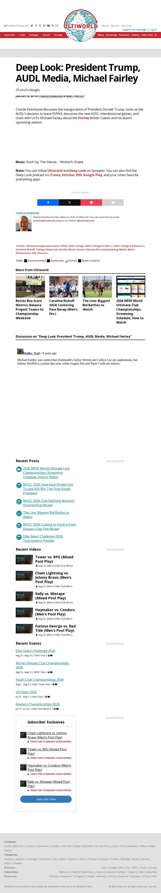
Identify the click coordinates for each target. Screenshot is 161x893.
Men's (131, 249)
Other (83, 858)
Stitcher (68, 175)
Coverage (32, 858)
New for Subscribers (83, 871)
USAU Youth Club (41, 684)
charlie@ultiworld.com (47, 220)
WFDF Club (39, 672)
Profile (114, 858)
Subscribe (151, 871)
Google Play (92, 175)
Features (9, 858)
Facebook (66, 876)
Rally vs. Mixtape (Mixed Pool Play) (50, 595)
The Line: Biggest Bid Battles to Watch (46, 514)
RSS (79, 175)
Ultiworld (55, 170)
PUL (128, 867)
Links (55, 858)
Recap (135, 858)
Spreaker (135, 876)
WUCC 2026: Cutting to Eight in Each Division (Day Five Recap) (49, 526)
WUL (135, 867)
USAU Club (39, 655)
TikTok (112, 876)
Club (22, 34)
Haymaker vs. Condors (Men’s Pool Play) (55, 611)
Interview (45, 858)
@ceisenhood (85, 220)
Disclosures (43, 846)
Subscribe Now (46, 799)
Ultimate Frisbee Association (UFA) (46, 245)
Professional (23, 252)
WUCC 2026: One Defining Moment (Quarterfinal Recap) (48, 503)
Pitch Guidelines (128, 846)
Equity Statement (83, 846)
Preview (103, 858)
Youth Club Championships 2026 (40, 679)
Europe (58, 34)
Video (7, 863)
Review (145, 858)
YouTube (54, 876)
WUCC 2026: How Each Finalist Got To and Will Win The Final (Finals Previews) (48, 488)
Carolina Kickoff (25, 249)
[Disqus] (80, 395)
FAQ (141, 871)
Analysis (20, 858)
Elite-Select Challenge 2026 (17, 25)
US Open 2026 (26, 692)
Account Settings (116, 871)
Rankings (111, 34)
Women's (43, 252)
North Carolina (91, 260)
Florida (83, 118)
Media (123, 249)
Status (143, 846)
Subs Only (147, 34)
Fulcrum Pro (93, 249)
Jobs (115, 846)
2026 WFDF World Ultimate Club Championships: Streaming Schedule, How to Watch (46, 472)
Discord (115, 25)
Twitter (91, 876)
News (101, 34)
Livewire (17, 863)
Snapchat (123, 876)
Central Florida (37, 260)
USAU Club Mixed (63, 565)
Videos (135, 34)
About (105, 25)
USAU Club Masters (41, 708)
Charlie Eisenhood (50, 96)
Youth (46, 34)
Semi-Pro (9, 34)
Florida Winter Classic (72, 249)
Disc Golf (126, 25)
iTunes (55, 175)
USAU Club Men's (63, 586)
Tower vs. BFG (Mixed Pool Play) (54, 559)
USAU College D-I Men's (98, 245)
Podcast (79, 96)
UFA (34, 252)
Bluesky (102, 876)
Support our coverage (134, 29)
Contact (30, 846)
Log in (153, 29)
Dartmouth (57, 260)
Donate (55, 846)
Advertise (18, 846)
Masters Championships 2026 (37, 704)
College (33, 34)
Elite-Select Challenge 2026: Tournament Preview (43, 538)
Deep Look (78, 170)
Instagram (79, 876)
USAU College (76, 245)
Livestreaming (109, 249)
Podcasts (124, 34)
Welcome (64, 871)
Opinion (72, 858)
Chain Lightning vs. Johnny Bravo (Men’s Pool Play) (53, 577)
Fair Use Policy (102, 846)
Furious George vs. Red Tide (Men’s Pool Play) (55, 628)
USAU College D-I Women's (128, 245)
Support (132, 871)
